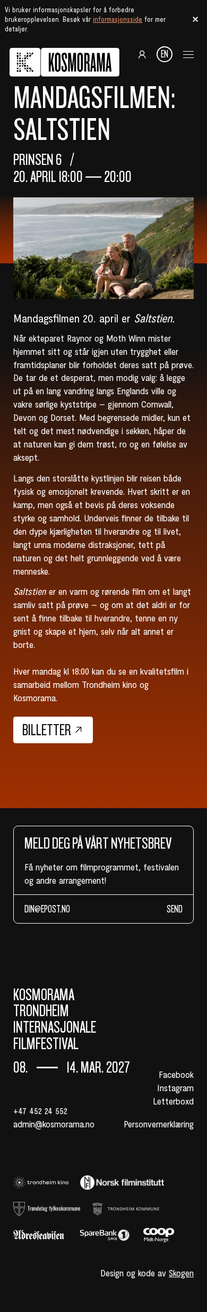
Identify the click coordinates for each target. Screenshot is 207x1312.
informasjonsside (117, 19)
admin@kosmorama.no (53, 1124)
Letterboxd (173, 1101)
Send (175, 909)
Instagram (175, 1087)
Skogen (181, 1272)
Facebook (176, 1074)
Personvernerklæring (159, 1124)
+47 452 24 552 (40, 1110)
